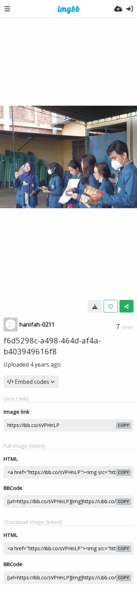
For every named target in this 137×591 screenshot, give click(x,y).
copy (123, 425)
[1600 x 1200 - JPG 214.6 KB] (95, 306)
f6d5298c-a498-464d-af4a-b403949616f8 (52, 345)
